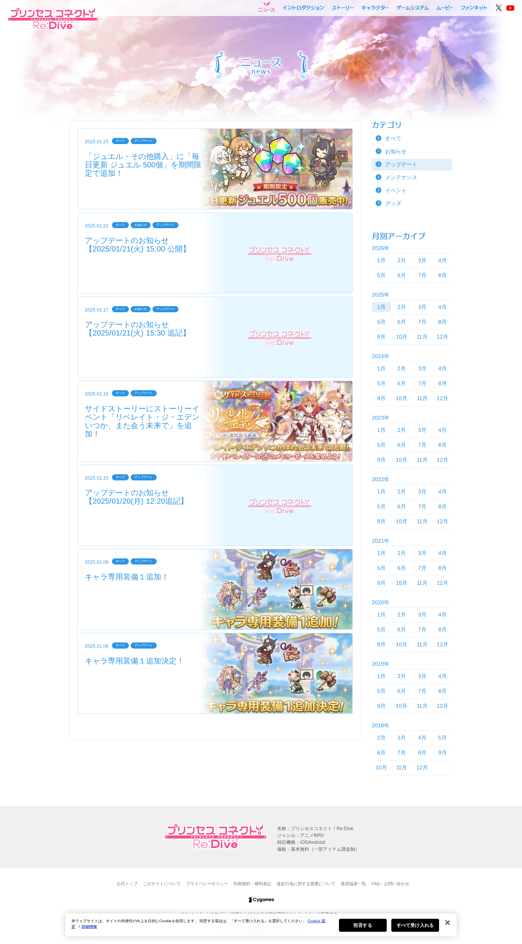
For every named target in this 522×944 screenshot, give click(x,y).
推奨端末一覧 (353, 883)
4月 (442, 260)
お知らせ (396, 151)
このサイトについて (162, 883)
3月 (422, 260)
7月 (422, 275)
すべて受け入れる (415, 925)
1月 (381, 260)
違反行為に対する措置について (306, 883)
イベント (396, 190)
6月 (401, 275)
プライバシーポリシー (207, 883)
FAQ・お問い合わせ (390, 883)
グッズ (393, 203)
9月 (381, 337)
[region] (261, 924)
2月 (401, 260)
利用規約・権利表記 (252, 883)
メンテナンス (401, 177)
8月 (442, 275)
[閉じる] (447, 922)
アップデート (401, 164)
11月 (422, 337)
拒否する (362, 925)
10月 (401, 337)
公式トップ (127, 883)
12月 (442, 337)
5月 (381, 275)
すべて (393, 138)
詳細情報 (89, 927)
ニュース (266, 6)
